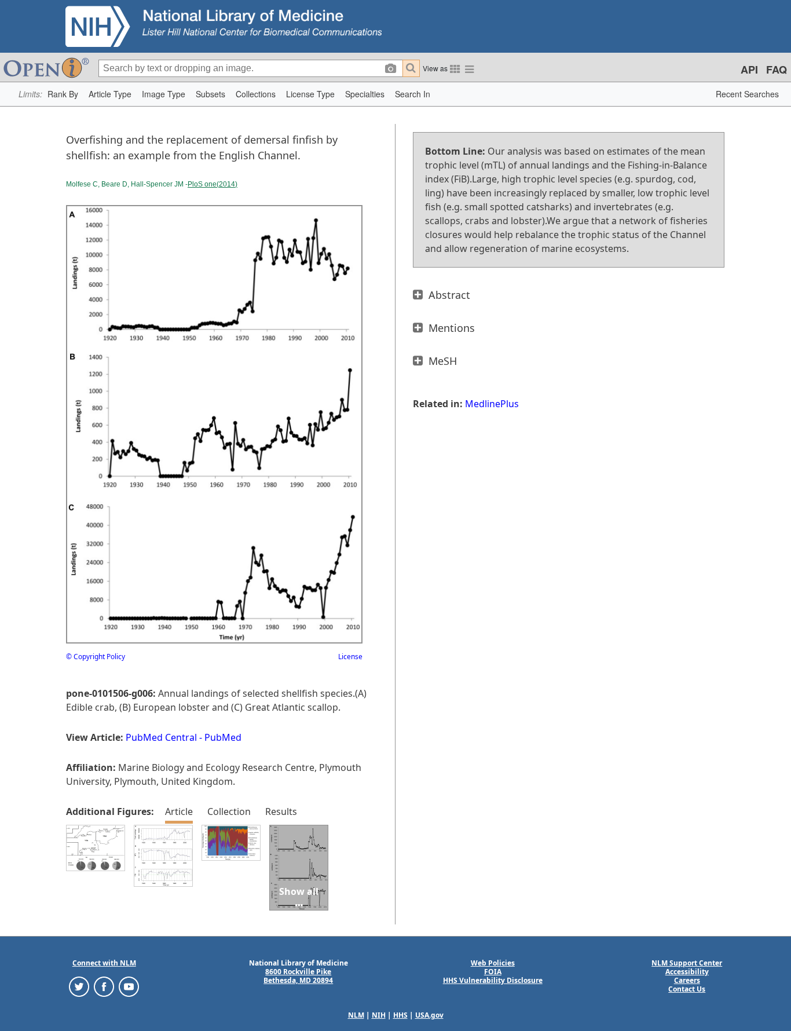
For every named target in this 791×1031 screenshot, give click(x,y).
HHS (400, 1015)
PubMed (222, 737)
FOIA (492, 972)
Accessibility (687, 972)
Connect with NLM (104, 963)
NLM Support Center (686, 963)
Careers (687, 980)
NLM (356, 1015)
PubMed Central (161, 737)
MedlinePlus (492, 403)
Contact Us (686, 989)
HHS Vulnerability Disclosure (493, 980)
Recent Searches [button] (747, 94)
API (749, 69)
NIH (379, 1015)
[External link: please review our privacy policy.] (79, 986)
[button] (62, 94)
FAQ (776, 69)
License (350, 656)
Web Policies (493, 963)
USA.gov (429, 1015)
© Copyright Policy (95, 656)
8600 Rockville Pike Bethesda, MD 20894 (298, 976)
